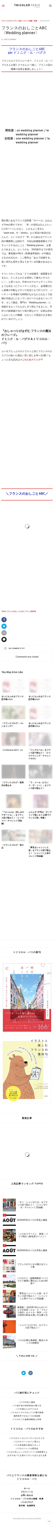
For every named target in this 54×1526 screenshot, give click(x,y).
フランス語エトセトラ (21, 21)
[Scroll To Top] (49, 1521)
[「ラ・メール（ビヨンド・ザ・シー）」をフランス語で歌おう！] (41, 772)
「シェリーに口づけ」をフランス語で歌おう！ (32, 1326)
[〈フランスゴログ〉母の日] (13, 835)
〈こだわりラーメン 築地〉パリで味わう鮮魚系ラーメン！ (32, 1235)
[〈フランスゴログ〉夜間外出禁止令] (13, 772)
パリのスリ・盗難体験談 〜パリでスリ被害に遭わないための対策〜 (32, 1281)
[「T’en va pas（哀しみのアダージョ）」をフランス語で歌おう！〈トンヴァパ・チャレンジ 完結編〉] (13, 801)
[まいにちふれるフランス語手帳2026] (13, 686)
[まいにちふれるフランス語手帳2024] (41, 712)
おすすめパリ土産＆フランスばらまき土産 (27, 1455)
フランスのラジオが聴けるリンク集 (32, 1265)
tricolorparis (10, 39)
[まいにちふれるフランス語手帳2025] (41, 686)
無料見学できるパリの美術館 (27, 1416)
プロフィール (27, 1491)
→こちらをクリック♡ (31, 359)
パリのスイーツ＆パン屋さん (27, 1441)
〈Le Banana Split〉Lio (12, 750)
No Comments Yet (17, 648)
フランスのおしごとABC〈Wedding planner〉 (24, 31)
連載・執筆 (33, 21)
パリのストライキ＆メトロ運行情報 (27, 1412)
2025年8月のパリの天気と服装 (32, 1250)
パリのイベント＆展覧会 (27, 1448)
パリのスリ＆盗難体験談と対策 (27, 1419)
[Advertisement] (27, 184)
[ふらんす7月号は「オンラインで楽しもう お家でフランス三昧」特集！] (41, 801)
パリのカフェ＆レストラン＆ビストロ (27, 1438)
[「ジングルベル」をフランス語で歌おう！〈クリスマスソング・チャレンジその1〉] (41, 739)
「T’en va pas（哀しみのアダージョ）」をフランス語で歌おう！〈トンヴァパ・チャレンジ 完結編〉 (12, 818)
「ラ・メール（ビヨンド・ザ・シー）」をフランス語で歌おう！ (40, 785)
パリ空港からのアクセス (27, 1409)
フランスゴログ (7, 21)
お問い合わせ (27, 1495)
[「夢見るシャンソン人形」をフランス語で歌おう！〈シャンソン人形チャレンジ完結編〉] (41, 836)
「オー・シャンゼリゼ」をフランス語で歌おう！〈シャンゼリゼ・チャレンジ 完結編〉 (32, 1205)
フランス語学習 (30, 611)
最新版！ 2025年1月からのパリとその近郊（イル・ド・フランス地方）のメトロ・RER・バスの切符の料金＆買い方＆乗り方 (32, 1311)
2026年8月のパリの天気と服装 (32, 1220)
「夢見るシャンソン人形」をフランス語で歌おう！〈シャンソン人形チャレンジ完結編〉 (32, 1296)
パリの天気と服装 (27, 1402)
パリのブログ (27, 1502)
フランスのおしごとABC (15, 611)
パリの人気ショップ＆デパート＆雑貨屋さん (27, 1452)
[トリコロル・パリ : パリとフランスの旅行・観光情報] (27, 5)
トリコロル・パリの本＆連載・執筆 (27, 1498)
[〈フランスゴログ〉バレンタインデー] (13, 712)
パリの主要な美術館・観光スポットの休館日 (32, 1341)
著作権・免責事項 (27, 1505)
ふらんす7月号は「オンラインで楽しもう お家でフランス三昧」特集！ (40, 815)
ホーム (27, 1488)
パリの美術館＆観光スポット (27, 1445)
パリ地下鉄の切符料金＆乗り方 (27, 1405)
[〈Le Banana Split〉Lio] (13, 739)
